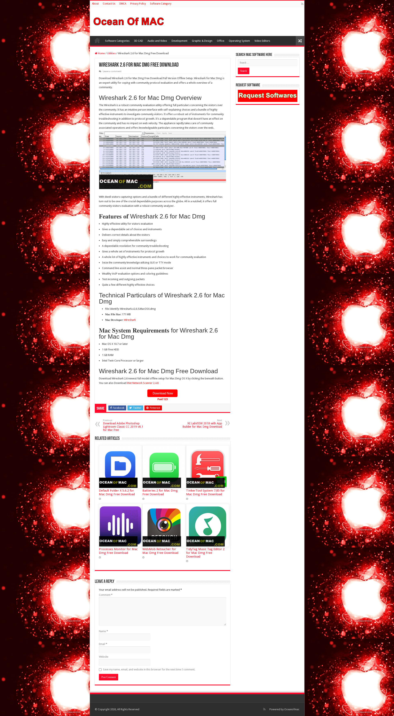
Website (103, 656)
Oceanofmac (291, 709)
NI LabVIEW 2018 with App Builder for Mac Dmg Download (202, 423)
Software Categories (117, 40)
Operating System (239, 40)
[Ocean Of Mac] (129, 21)
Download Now (162, 393)
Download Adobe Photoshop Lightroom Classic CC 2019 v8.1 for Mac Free (123, 425)
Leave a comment (112, 71)
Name (103, 631)
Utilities (111, 53)
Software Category (160, 3)
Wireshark (130, 319)
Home (97, 40)
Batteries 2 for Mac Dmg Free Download (160, 492)
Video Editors (262, 40)
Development (179, 40)
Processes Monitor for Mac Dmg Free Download (118, 551)
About (95, 3)
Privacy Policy (138, 3)
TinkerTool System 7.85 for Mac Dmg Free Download (205, 492)
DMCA (122, 3)
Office (220, 40)
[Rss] (302, 3)
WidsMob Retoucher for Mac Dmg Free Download (160, 551)
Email (103, 644)
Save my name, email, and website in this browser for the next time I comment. (149, 669)
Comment (105, 594)
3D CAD (138, 40)
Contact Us (109, 3)
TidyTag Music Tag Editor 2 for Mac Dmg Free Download (205, 552)
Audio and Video (157, 40)
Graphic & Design (202, 40)
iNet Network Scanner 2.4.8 (143, 383)
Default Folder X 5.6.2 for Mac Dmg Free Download (117, 492)
